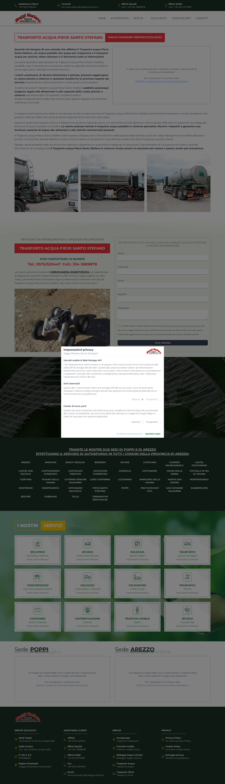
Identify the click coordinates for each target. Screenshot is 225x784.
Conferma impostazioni (129, 433)
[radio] (142, 399)
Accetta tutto (152, 433)
